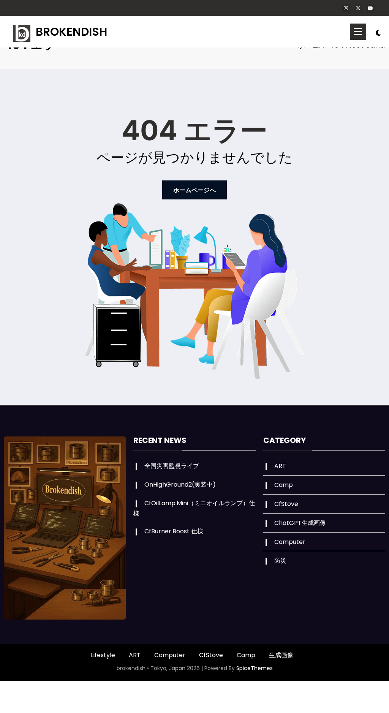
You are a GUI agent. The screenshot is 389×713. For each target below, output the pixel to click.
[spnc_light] (378, 32)
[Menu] (358, 32)
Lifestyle (103, 655)
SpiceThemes (254, 668)
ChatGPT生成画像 (300, 523)
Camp (283, 485)
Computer (289, 542)
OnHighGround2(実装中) (180, 484)
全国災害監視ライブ (171, 466)
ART (280, 466)
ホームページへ (194, 190)
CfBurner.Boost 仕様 (173, 531)
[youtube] (370, 8)
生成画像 (281, 655)
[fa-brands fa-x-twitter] (358, 8)
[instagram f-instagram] (346, 8)
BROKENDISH (71, 32)
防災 (280, 560)
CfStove (286, 504)
